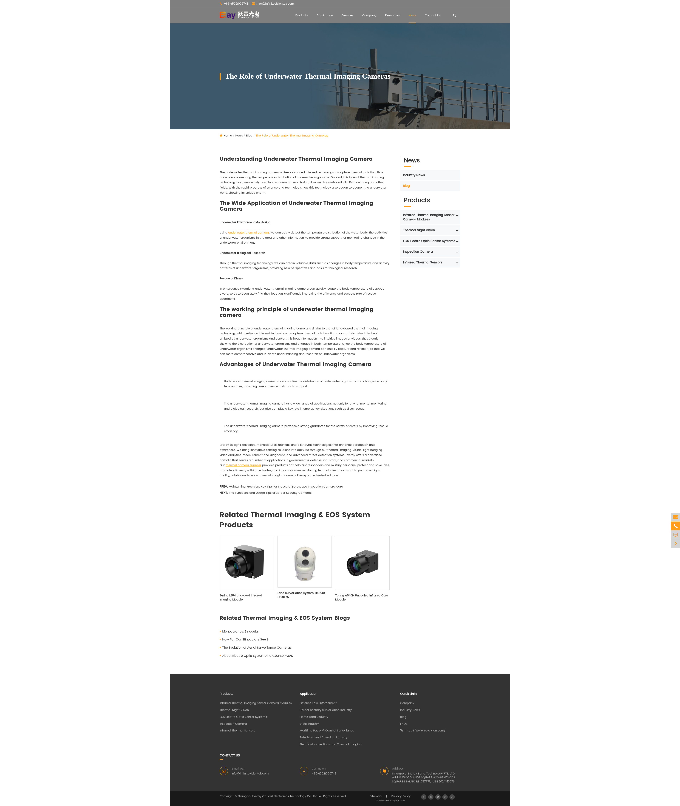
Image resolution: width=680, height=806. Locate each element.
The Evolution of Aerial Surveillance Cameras (256, 647)
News (412, 15)
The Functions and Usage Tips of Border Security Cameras (270, 493)
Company (369, 15)
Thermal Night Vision (419, 230)
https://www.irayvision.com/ (425, 731)
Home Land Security (314, 717)
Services (347, 15)
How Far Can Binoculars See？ (245, 639)
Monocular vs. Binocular (240, 631)
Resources (392, 15)
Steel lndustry (309, 724)
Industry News (414, 175)
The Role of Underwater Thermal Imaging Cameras (292, 135)
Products (301, 15)
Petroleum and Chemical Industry (323, 738)
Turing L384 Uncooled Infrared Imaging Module (241, 597)
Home (228, 135)
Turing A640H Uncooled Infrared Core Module (361, 597)
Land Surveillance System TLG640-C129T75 (301, 595)
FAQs (403, 724)
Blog (249, 135)
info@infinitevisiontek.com (275, 3)
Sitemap (376, 796)
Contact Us (433, 15)
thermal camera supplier (243, 465)
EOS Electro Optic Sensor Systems (429, 240)
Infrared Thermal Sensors (422, 262)
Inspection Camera (418, 251)
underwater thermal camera (248, 232)
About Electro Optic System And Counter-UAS (257, 656)
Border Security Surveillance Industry (326, 710)
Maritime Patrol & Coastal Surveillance (327, 731)
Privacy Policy (401, 796)
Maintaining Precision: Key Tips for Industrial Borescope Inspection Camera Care (286, 486)
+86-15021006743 (236, 3)
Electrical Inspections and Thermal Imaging (331, 744)
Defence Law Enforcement (318, 703)
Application (325, 15)
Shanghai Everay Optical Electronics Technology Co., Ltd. (278, 796)
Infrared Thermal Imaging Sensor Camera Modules (429, 217)
